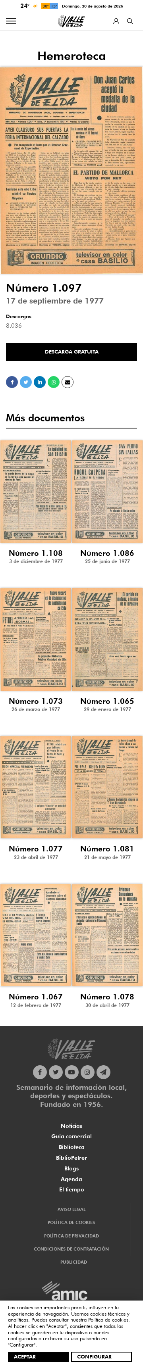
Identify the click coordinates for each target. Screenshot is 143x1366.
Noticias (71, 1126)
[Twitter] (56, 1072)
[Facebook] (40, 1072)
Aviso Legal (71, 1209)
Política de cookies (108, 1319)
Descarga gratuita (72, 351)
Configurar (94, 1356)
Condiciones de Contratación (71, 1249)
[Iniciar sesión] (116, 21)
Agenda (71, 1179)
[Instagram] (88, 1072)
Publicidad (73, 1262)
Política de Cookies (71, 1222)
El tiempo (71, 1189)
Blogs (71, 1168)
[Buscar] (130, 21)
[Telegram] (103, 1072)
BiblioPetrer (71, 1158)
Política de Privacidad (71, 1236)
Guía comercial (71, 1136)
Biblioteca (72, 1147)
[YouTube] (72, 1072)
